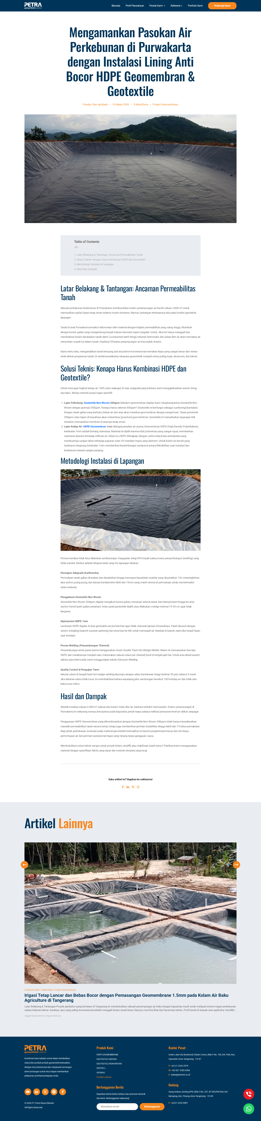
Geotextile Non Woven (97, 402)
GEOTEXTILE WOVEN (107, 1059)
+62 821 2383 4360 (181, 1070)
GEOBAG (101, 1072)
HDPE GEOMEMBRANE (107, 1054)
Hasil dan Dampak (87, 269)
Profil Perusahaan (135, 5)
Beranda (116, 5)
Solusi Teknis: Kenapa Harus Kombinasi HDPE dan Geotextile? (111, 259)
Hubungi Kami (222, 5)
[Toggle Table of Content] (76, 247)
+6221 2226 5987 (179, 1103)
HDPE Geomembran (94, 426)
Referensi (176, 5)
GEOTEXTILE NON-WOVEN (109, 1063)
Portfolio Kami (195, 5)
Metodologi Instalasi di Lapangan (95, 264)
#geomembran (39, 1016)
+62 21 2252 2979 (179, 1066)
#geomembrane (53, 1016)
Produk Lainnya (104, 1077)
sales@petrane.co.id (180, 1074)
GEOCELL (101, 1068)
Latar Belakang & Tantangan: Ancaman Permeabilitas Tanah (110, 254)
